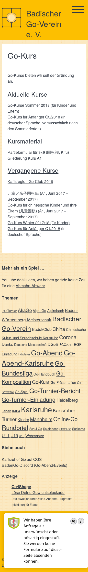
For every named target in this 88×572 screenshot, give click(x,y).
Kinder (23, 419)
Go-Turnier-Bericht (54, 390)
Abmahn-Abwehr (30, 285)
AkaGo (25, 310)
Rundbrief (15, 427)
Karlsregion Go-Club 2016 (30, 181)
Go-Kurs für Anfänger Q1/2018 (34, 228)
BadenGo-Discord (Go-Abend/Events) (34, 465)
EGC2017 (66, 344)
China (59, 328)
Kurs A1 (35, 158)
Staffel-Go (65, 429)
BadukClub (42, 329)
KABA (16, 411)
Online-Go (65, 419)
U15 (14, 435)
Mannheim (41, 419)
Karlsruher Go (14, 459)
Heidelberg (67, 400)
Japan (6, 410)
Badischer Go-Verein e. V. (43, 23)
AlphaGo (39, 310)
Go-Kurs (41, 381)
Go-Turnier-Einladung (28, 399)
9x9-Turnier (9, 310)
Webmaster (34, 435)
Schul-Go (35, 428)
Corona (68, 337)
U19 (21, 435)
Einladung (9, 353)
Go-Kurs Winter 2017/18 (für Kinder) (39, 222)
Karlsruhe (36, 409)
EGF (77, 344)
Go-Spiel (21, 391)
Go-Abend (47, 352)
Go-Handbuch (44, 374)
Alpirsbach (55, 310)
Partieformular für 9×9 (26, 152)
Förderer (24, 354)
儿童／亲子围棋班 (23, 193)
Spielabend (50, 428)
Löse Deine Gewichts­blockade (38, 492)
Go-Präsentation (63, 382)
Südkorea (78, 428)
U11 (6, 435)
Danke (7, 344)
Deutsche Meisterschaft (30, 344)
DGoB (53, 344)
